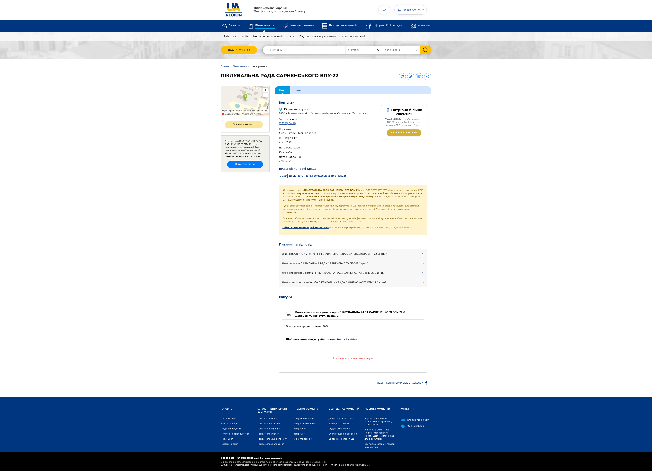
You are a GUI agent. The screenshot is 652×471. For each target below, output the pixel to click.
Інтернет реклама (302, 25)
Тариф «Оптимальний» (304, 424)
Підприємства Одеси (268, 434)
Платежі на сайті (229, 444)
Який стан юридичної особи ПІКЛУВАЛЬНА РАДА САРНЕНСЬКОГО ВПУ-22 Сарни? (334, 282)
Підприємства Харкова (269, 424)
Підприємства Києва (267, 419)
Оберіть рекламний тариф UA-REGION (306, 228)
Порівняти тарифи (302, 439)
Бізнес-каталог (265, 25)
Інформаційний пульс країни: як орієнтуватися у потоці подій (378, 422)
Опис (282, 90)
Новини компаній (353, 36)
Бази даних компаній (343, 25)
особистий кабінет (345, 339)
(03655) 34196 (287, 123)
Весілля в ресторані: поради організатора (380, 445)
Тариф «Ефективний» (304, 419)
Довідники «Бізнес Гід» (341, 419)
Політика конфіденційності (235, 434)
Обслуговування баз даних (343, 434)
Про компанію (228, 419)
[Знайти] (425, 50)
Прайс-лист (227, 439)
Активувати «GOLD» (404, 133)
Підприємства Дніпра (268, 429)
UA (384, 10)
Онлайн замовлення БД (341, 439)
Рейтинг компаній (236, 36)
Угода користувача (231, 429)
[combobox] (401, 50)
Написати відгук (245, 164)
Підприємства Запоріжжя (270, 444)
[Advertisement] (245, 226)
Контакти (424, 25)
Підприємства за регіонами (317, 36)
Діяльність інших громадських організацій (313, 176)
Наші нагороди (229, 424)
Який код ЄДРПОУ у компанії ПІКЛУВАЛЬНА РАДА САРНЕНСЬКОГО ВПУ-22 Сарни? (334, 254)
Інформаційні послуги (387, 25)
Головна (234, 25)
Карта (298, 90)
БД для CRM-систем (339, 429)
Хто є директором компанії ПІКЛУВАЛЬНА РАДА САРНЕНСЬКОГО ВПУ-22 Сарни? (333, 273)
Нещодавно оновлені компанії (273, 36)
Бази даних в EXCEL (339, 424)
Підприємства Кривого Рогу (272, 439)
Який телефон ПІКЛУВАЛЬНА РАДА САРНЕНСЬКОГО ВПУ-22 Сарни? (325, 263)
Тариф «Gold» (299, 429)
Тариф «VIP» (299, 434)
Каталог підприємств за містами (272, 410)
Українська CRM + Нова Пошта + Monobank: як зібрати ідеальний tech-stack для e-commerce (380, 434)
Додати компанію (239, 50)
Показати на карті (244, 124)
